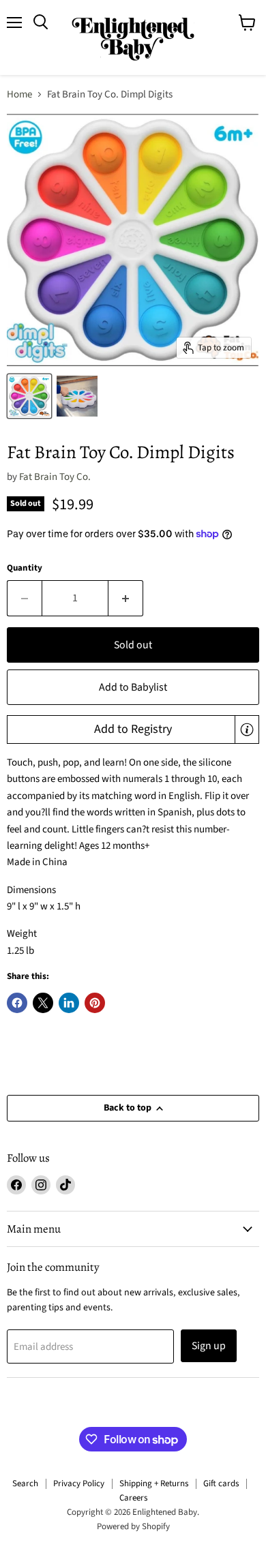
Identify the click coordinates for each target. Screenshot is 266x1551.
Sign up (209, 1345)
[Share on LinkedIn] (69, 1003)
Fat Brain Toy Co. (55, 477)
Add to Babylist (133, 687)
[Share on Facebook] (17, 1003)
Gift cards (221, 1483)
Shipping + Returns (153, 1483)
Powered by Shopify (133, 1526)
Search (25, 1483)
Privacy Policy (78, 1483)
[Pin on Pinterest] (95, 1003)
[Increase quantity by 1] (125, 598)
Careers (133, 1498)
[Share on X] (43, 1003)
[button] (133, 729)
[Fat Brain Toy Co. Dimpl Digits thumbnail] (29, 396)
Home (19, 94)
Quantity (24, 568)
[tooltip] (247, 729)
